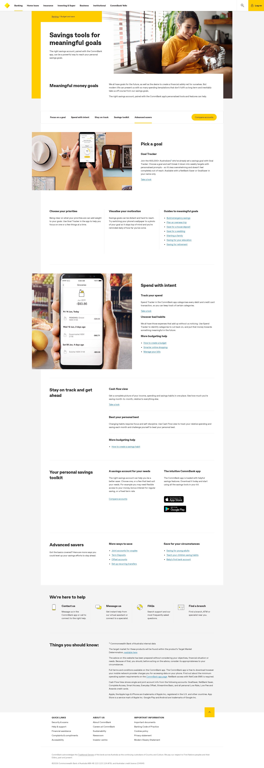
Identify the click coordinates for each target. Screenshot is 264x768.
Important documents (144, 722)
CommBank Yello (118, 5)
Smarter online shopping (155, 347)
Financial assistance (61, 731)
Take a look (146, 179)
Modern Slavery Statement (147, 739)
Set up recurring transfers (124, 563)
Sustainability (99, 731)
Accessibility (58, 739)
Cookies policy (141, 731)
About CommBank (102, 722)
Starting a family (175, 235)
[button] (242, 5)
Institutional (99, 5)
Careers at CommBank (104, 726)
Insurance (48, 5)
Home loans (33, 5)
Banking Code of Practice (146, 726)
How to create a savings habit (126, 446)
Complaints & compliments (65, 735)
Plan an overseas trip (177, 222)
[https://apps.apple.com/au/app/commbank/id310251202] (175, 499)
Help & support (59, 726)
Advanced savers (143, 117)
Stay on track (101, 117)
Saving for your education (179, 240)
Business (84, 5)
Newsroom (98, 735)
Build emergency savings (178, 218)
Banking (18, 5)
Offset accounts (119, 559)
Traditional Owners (86, 754)
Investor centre (100, 739)
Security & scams (60, 722)
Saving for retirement (177, 244)
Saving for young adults (178, 550)
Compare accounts (204, 117)
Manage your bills (152, 351)
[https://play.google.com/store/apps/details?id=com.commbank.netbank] (175, 509)
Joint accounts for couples (124, 550)
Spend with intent (80, 117)
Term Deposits (119, 555)
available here (130, 652)
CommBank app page (156, 676)
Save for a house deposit (178, 226)
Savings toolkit (121, 117)
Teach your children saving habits (182, 555)
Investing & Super (66, 5)
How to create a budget (155, 342)
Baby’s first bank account (179, 559)
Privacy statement (143, 735)
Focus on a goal (58, 117)
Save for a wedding (176, 231)
